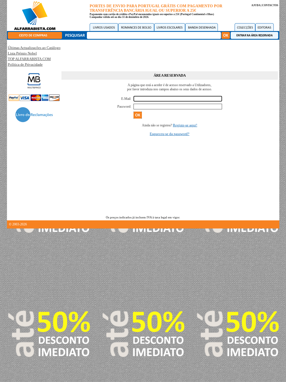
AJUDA (255, 5)
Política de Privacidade (25, 64)
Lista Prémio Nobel (22, 53)
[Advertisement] (169, 54)
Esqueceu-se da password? (169, 134)
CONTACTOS (270, 5)
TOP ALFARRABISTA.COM (29, 59)
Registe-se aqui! (185, 125)
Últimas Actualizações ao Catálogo (34, 48)
